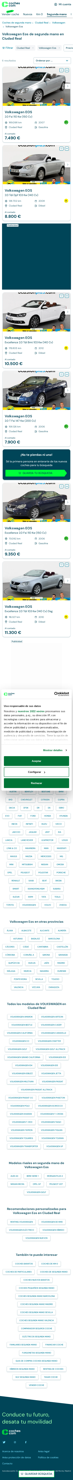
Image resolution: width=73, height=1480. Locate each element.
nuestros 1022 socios (31, 711)
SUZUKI (16, 897)
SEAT (44, 880)
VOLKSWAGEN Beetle (21, 1025)
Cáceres (9, 946)
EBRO (61, 807)
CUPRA (61, 799)
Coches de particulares (19, 1271)
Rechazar (36, 782)
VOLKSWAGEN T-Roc (22, 1122)
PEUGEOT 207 (56, 1184)
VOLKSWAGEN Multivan (21, 1081)
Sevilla (39, 979)
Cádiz (26, 946)
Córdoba (10, 955)
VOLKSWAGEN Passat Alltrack (36, 1089)
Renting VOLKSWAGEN (21, 1222)
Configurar (34, 772)
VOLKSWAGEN (29, 905)
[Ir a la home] (11, 4)
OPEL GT (37, 1184)
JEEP (47, 832)
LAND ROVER (27, 840)
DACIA (12, 807)
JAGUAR (32, 832)
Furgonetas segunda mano (36, 1352)
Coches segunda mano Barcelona (36, 1296)
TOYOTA (10, 905)
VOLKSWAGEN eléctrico (21, 1230)
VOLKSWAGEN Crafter (49, 1041)
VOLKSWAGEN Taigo (51, 1122)
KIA (59, 832)
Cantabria (42, 946)
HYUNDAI (63, 816)
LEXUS (65, 840)
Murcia (27, 971)
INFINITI (29, 824)
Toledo (55, 979)
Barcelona (54, 938)
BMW (61, 791)
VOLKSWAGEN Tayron (21, 1130)
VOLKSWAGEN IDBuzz (22, 1073)
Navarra (44, 971)
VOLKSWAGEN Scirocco (50, 1106)
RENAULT (16, 880)
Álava (10, 930)
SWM (30, 897)
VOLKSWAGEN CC (20, 1041)
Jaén (46, 963)
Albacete (26, 930)
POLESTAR (43, 872)
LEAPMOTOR (47, 840)
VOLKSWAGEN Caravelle (53, 1033)
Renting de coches (53, 1369)
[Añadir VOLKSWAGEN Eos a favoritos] (61, 70)
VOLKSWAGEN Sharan (21, 1114)
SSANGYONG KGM (36, 888)
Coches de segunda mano (54, 1271)
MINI (11, 864)
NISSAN (44, 864)
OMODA (60, 864)
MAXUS (13, 856)
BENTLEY (29, 791)
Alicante (44, 930)
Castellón (62, 946)
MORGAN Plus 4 (55, 1176)
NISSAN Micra (17, 1184)
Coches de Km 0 (49, 1263)
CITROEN (45, 799)
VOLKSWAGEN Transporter (24, 1146)
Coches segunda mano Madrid (36, 1304)
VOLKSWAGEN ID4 (23, 1065)
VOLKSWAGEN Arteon (52, 1016)
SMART (16, 888)
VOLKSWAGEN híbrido (53, 1230)
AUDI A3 (14, 1176)
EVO (7, 816)
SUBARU (57, 888)
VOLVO (47, 905)
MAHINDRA (30, 848)
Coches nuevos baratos (36, 1280)
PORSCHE (61, 872)
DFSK (25, 807)
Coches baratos (24, 1263)
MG (61, 856)
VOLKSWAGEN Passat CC (20, 1097)
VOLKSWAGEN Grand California (23, 1057)
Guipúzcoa (14, 963)
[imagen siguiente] (67, 86)
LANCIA (8, 840)
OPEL (9, 872)
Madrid (61, 963)
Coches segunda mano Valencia (36, 1320)
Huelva (31, 963)
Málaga (11, 971)
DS (49, 807)
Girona (46, 955)
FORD (33, 816)
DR (38, 807)
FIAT (20, 816)
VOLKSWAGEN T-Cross (51, 1114)
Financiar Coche (54, 1344)
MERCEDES (46, 856)
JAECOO (16, 832)
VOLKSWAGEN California (20, 1033)
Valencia (18, 987)
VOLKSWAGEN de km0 (52, 1222)
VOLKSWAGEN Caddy (51, 1025)
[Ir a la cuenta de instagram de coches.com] (15, 1442)
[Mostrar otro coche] (36, 103)
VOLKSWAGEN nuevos (36, 1238)
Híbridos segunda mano (22, 1369)
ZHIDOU (63, 905)
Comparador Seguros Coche (36, 1328)
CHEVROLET (26, 799)
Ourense (61, 971)
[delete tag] (33, 48)
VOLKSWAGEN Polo (20, 1106)
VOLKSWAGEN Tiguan (51, 1130)
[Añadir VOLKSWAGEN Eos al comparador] (67, 70)
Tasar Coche (51, 1377)
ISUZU (44, 824)
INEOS (14, 824)
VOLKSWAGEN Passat (52, 1081)
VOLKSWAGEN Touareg (21, 1138)
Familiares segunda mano (23, 1344)
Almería (62, 930)
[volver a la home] (11, 1432)
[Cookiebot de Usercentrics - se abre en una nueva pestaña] (54, 694)
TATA (43, 897)
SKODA (58, 880)
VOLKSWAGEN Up (54, 1146)
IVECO (59, 824)
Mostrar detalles (53, 750)
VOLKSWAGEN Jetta (51, 1073)
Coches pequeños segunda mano (36, 1288)
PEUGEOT (25, 872)
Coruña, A (28, 955)
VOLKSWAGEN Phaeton (53, 1097)
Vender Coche (36, 1385)
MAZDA (28, 856)
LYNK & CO (12, 848)
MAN (46, 848)
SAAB (31, 880)
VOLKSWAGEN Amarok (21, 1016)
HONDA (47, 816)
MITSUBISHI (27, 864)
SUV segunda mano (25, 1377)
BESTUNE (46, 791)
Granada (63, 955)
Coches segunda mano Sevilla (36, 1312)
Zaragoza (54, 987)
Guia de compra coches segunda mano (36, 1361)
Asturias (18, 938)
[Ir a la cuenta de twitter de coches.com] (4, 1442)
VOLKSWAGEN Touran (52, 1138)
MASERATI (61, 848)
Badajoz (35, 938)
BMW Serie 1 (33, 1176)
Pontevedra (20, 979)
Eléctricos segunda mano (36, 1336)
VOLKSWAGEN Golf (17, 1049)
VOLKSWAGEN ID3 (57, 1057)
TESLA (57, 897)
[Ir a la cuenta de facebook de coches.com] (25, 1442)
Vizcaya (36, 987)
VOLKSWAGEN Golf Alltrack (50, 1049)
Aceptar (36, 760)
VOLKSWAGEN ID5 (49, 1065)
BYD (10, 799)
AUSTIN (12, 791)
